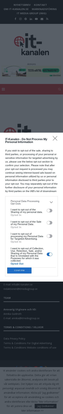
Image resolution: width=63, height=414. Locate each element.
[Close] (56, 139)
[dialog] (31, 207)
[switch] (49, 210)
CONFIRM (19, 270)
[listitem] (31, 202)
